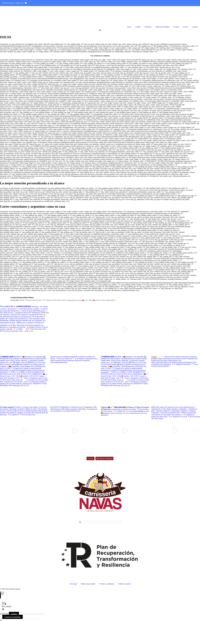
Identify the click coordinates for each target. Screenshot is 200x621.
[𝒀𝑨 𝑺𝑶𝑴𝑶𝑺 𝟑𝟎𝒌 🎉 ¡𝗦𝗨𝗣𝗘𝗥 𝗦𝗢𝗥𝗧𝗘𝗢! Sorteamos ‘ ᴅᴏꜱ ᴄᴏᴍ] (24, 329)
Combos (138, 27)
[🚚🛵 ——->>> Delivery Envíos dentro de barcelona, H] (175, 380)
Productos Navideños (163, 27)
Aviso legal (73, 584)
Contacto (195, 27)
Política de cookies (124, 584)
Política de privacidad (88, 584)
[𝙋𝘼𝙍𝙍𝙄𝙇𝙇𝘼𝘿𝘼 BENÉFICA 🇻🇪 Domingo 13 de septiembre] (24, 380)
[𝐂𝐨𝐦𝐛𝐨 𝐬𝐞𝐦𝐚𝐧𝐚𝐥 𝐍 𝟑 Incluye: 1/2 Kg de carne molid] (24, 430)
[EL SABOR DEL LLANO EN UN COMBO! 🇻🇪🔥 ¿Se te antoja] (74, 329)
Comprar (14, 614)
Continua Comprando (12, 617)
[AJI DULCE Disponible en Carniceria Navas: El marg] (74, 430)
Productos (148, 27)
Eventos (176, 27)
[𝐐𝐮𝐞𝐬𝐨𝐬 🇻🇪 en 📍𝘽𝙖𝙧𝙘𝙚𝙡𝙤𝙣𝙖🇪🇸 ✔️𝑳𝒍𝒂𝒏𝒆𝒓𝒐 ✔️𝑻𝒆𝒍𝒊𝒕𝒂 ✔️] (175, 329)
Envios (185, 27)
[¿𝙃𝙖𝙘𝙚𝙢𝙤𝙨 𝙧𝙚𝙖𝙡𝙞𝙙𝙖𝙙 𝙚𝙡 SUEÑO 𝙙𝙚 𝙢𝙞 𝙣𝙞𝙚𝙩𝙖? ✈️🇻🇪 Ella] (125, 329)
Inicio (129, 27)
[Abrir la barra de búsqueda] (100, 30)
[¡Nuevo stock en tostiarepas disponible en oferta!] (74, 380)
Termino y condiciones (106, 584)
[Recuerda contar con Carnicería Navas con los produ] (175, 430)
